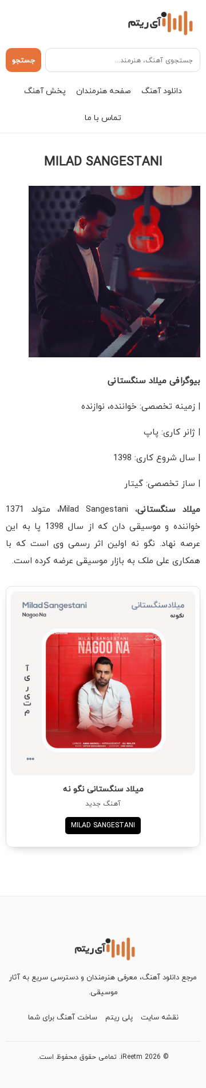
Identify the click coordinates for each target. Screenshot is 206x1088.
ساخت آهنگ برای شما (62, 1017)
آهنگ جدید (103, 804)
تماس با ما (103, 117)
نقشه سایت (160, 1017)
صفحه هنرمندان (103, 90)
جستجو (23, 60)
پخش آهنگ (45, 90)
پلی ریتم (119, 1017)
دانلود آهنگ (161, 90)
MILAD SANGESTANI (103, 825)
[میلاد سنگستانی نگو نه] (103, 683)
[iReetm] (158, 22)
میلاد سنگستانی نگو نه (103, 789)
